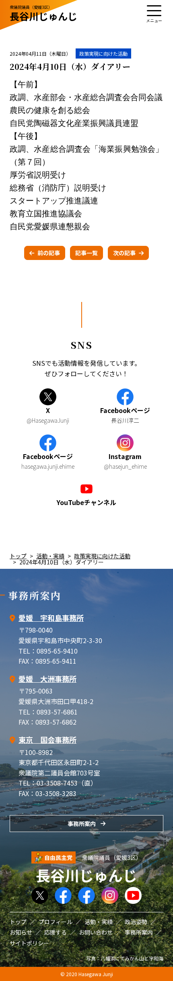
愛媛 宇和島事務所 (51, 617)
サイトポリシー (29, 943)
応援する (55, 932)
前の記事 (48, 253)
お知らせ (21, 932)
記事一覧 (86, 253)
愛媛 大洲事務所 (47, 678)
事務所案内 (82, 824)
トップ (18, 556)
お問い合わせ (96, 932)
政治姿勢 (136, 922)
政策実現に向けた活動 (103, 53)
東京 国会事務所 (47, 739)
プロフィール (55, 922)
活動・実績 (50, 556)
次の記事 (124, 253)
